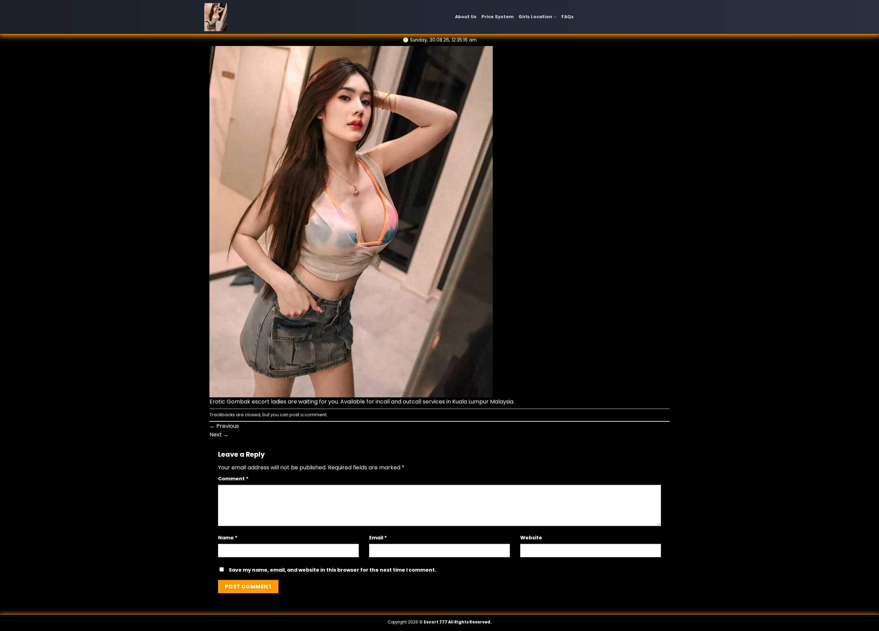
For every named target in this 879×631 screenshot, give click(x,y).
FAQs (567, 17)
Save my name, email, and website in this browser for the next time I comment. (332, 569)
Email (378, 537)
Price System (497, 17)
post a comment (308, 415)
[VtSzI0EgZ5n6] (351, 221)
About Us (466, 17)
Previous (224, 426)
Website (531, 537)
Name (228, 537)
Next (219, 435)
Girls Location (535, 17)
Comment (233, 478)
